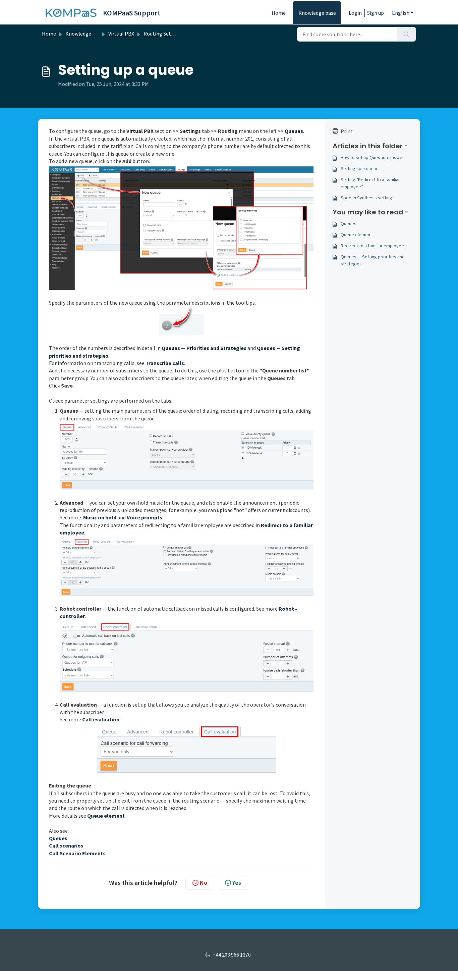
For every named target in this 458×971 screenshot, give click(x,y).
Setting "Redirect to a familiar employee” (370, 183)
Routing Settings (163, 33)
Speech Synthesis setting (366, 198)
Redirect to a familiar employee (372, 246)
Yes (236, 882)
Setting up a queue (360, 168)
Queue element (356, 235)
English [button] (400, 12)
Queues (348, 223)
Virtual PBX (121, 33)
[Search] (406, 34)
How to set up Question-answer (372, 157)
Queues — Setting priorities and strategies (373, 260)
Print (347, 131)
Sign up (375, 12)
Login (355, 12)
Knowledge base (317, 12)
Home (279, 12)
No (203, 882)
